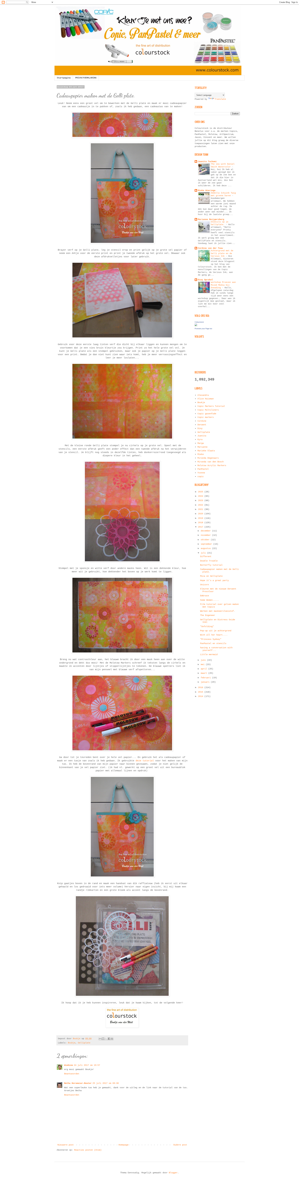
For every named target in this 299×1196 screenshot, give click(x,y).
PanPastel (203, 469)
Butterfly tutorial (211, 565)
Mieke (200, 454)
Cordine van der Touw (210, 248)
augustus (206, 548)
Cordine (201, 421)
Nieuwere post (65, 1145)
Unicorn (204, 584)
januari (206, 682)
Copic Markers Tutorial (211, 406)
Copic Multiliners (208, 410)
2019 (201, 518)
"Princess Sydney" (210, 639)
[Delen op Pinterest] (112, 1038)
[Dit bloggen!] (103, 1038)
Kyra (199, 439)
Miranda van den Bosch (210, 461)
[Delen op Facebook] (109, 1038)
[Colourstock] (196, 325)
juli (204, 553)
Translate (220, 99)
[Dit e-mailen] (100, 1038)
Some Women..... (209, 600)
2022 (201, 505)
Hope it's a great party (214, 580)
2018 (201, 522)
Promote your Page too (203, 328)
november (206, 535)
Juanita (201, 435)
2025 (201, 492)
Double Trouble (209, 561)
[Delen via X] (106, 1038)
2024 (201, 496)
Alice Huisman (205, 398)
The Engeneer (207, 615)
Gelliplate (84, 1043)
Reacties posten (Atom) (88, 1150)
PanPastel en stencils (213, 643)
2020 (201, 513)
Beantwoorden (71, 1073)
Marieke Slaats (206, 450)
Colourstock (199, 322)
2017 (201, 527)
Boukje (71, 1043)
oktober (206, 539)
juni (204, 660)
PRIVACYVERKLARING (85, 78)
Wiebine (68, 1065)
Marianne (202, 447)
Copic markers (205, 417)
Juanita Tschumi (207, 161)
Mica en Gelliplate (211, 576)
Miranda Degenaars (208, 458)
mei (203, 664)
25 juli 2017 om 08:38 (106, 1083)
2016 (201, 687)
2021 (201, 509)
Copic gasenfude (206, 413)
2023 (201, 500)
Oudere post (180, 1145)
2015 (201, 692)
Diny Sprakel (205, 279)
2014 (201, 696)
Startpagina (64, 78)
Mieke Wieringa (206, 190)
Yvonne (201, 473)
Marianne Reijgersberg (211, 219)
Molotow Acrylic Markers (211, 465)
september (207, 544)
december (206, 531)
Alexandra (203, 395)
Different (205, 556)
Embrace (204, 595)
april (204, 669)
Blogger (173, 1172)
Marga (200, 443)
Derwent (201, 424)
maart (204, 673)
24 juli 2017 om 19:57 (87, 1065)
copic (200, 476)
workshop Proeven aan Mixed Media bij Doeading (223, 285)
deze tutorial (145, 760)
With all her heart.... (214, 635)
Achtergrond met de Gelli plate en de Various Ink (222, 253)
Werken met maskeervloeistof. (217, 611)
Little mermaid (209, 654)
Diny (199, 428)
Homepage (123, 1145)
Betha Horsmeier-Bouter (78, 1083)
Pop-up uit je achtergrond (215, 630)
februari (206, 677)
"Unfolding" (207, 626)
